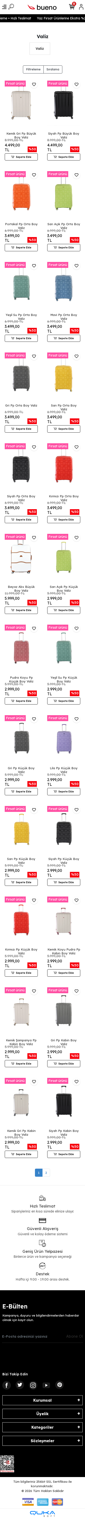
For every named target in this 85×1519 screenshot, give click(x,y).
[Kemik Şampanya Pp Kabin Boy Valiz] (21, 1012)
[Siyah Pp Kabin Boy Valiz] (63, 1103)
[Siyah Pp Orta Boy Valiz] (21, 468)
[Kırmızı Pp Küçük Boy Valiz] (21, 921)
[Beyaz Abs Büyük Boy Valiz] (21, 559)
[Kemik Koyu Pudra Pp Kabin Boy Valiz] (63, 921)
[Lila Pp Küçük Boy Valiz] (63, 740)
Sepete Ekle (23, 157)
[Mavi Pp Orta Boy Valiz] (63, 287)
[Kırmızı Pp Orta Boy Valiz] (63, 468)
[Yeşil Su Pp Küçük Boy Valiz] (63, 649)
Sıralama (53, 69)
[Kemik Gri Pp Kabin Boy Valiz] (21, 1103)
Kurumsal (42, 1400)
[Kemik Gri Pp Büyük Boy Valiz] (21, 105)
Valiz (40, 48)
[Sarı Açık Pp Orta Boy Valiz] (63, 196)
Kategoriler (42, 1427)
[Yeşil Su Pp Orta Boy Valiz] (21, 287)
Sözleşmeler (42, 1440)
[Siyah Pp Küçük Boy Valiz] (63, 831)
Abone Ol (74, 1336)
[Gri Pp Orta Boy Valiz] (21, 377)
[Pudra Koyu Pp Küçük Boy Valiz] (21, 649)
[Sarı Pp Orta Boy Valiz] (63, 377)
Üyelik (42, 1413)
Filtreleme (33, 69)
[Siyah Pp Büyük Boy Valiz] (63, 105)
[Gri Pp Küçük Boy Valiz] (21, 740)
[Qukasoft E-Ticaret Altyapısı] (42, 1514)
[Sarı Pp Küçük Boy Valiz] (21, 831)
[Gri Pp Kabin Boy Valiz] (63, 1012)
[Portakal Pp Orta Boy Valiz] (21, 196)
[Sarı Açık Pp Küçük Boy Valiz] (63, 559)
